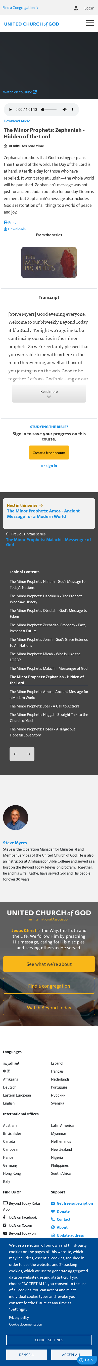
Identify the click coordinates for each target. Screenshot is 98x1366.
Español (57, 1063)
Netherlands (61, 1141)
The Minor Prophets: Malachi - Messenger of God (48, 542)
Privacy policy (19, 1317)
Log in (89, 7)
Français (57, 1071)
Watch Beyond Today (49, 1007)
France (8, 1157)
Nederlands (60, 1079)
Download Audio (17, 120)
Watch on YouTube (18, 91)
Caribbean (11, 1149)
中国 (7, 1071)
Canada (9, 1141)
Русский (58, 1095)
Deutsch (9, 1087)
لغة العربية (11, 1063)
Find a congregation (49, 986)
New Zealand (61, 1149)
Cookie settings (49, 1340)
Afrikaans (10, 1079)
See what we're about (49, 964)
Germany (10, 1165)
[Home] (31, 24)
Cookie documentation (25, 1324)
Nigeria (57, 1157)
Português (59, 1087)
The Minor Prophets (49, 240)
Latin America (62, 1125)
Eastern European (17, 1095)
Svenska (57, 1103)
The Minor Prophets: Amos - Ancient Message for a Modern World (43, 513)
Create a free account (49, 452)
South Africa (61, 1173)
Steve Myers (15, 842)
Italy (6, 1181)
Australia (10, 1125)
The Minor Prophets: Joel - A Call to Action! (44, 705)
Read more (49, 391)
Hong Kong (12, 1173)
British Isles (12, 1133)
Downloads (16, 229)
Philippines (60, 1165)
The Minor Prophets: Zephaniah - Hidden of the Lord (47, 680)
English (9, 1103)
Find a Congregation (19, 7)
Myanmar (58, 1133)
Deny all (26, 1355)
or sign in (49, 465)
